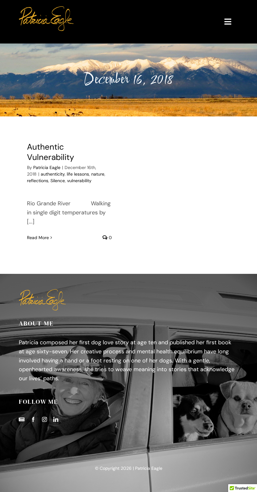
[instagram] (44, 419)
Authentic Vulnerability (50, 152)
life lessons (78, 174)
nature (97, 174)
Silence (57, 180)
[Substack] (21, 419)
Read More (38, 237)
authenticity (53, 174)
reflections (37, 180)
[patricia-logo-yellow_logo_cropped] (46, 9)
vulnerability (79, 180)
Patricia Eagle (46, 167)
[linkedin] (55, 419)
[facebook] (33, 419)
